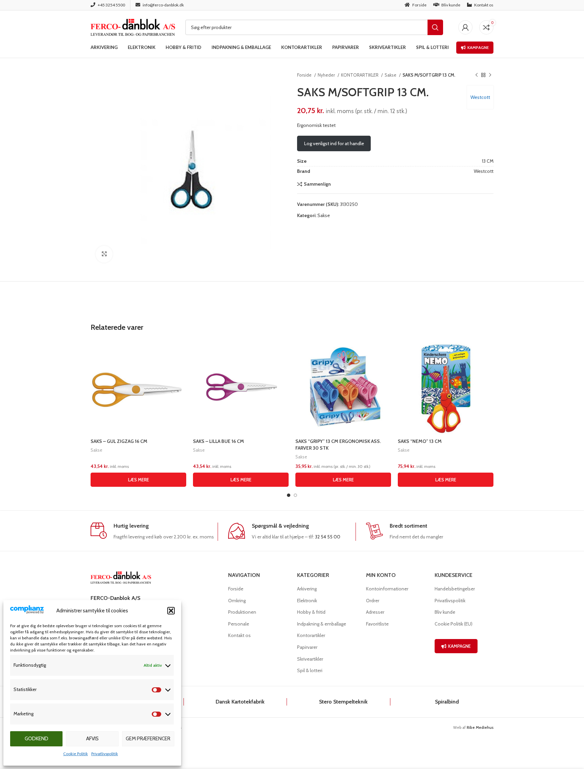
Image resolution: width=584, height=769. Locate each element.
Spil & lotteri (309, 670)
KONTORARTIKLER (360, 75)
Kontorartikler (311, 635)
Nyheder (327, 75)
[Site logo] (133, 27)
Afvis (92, 739)
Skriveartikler (310, 659)
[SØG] (435, 27)
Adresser (375, 612)
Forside (305, 75)
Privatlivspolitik (104, 753)
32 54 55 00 (327, 537)
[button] (171, 610)
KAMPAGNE (459, 646)
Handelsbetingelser (455, 589)
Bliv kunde (445, 612)
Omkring (237, 601)
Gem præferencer (148, 739)
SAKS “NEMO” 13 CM (420, 441)
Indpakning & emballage (321, 624)
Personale (238, 624)
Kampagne (478, 47)
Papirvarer (307, 647)
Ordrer (372, 601)
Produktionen (242, 612)
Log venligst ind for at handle (334, 143)
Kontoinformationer (387, 589)
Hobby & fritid (311, 612)
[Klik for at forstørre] (104, 254)
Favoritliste (377, 624)
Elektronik (307, 601)
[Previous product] (476, 75)
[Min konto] (465, 27)
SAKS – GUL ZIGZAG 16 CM (119, 441)
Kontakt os (239, 635)
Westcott (480, 97)
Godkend (36, 739)
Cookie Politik (75, 753)
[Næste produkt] (490, 75)
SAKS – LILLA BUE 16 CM (218, 441)
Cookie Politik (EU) (453, 624)
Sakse (391, 75)
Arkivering (307, 589)
